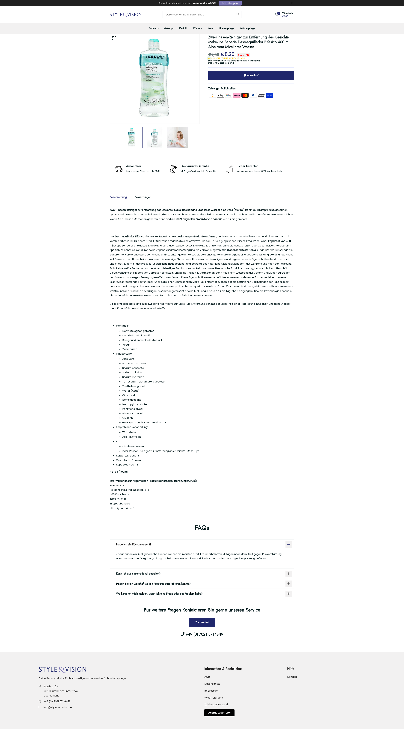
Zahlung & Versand (216, 704)
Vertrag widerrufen (219, 712)
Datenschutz (212, 684)
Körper (196, 28)
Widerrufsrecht (213, 697)
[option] (154, 79)
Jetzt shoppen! (230, 3)
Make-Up (168, 28)
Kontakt (292, 677)
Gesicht (183, 28)
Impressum (211, 691)
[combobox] (202, 14)
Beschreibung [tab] (118, 197)
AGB (207, 677)
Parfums (153, 28)
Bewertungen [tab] (143, 197)
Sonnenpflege (226, 28)
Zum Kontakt (202, 622)
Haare (210, 28)
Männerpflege (247, 28)
